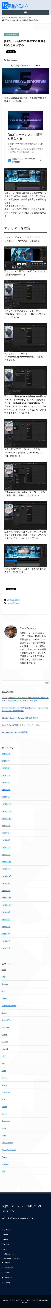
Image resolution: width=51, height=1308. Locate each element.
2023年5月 (6, 920)
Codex (4, 1013)
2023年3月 (6, 934)
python (4, 1107)
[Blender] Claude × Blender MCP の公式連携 (20, 718)
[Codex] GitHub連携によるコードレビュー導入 (21, 725)
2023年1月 (6, 948)
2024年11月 (6, 869)
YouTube (8, 1278)
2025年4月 (6, 847)
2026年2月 (6, 790)
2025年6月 (6, 833)
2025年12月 (7, 804)
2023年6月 (6, 912)
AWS (3, 977)
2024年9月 (6, 883)
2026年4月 (6, 775)
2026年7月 (6, 754)
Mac (3, 1063)
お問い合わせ (8, 1254)
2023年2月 (6, 941)
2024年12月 (7, 862)
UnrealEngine (13, 600)
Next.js (4, 1078)
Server (4, 1114)
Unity (4, 1135)
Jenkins (5, 1042)
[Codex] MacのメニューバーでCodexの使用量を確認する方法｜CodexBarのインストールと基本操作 (25, 699)
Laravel (5, 1049)
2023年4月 (6, 927)
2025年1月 (6, 855)
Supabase (6, 1121)
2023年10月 (7, 905)
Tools (4, 1128)
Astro (4, 970)
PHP (3, 1099)
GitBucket (6, 1027)
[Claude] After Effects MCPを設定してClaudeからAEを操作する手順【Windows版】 (25, 709)
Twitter (7, 1263)
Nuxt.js (4, 1085)
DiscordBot (6, 1020)
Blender (5, 984)
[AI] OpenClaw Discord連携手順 (15, 732)
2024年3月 (6, 891)
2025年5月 (6, 840)
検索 (47, 683)
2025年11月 (6, 811)
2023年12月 (7, 898)
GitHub (4, 1035)
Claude (4, 998)
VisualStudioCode (9, 1150)
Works (4, 1157)
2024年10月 (7, 876)
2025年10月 (7, 819)
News (4, 1071)
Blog (3, 991)
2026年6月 (6, 761)
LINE (4, 1056)
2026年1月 (6, 797)
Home (5, 1234)
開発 (3, 1171)
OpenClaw (6, 1092)
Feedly (7, 1283)
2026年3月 (6, 782)
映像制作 (5, 1164)
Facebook (9, 1267)
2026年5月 (6, 768)
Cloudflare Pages (9, 1006)
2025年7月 (6, 826)
